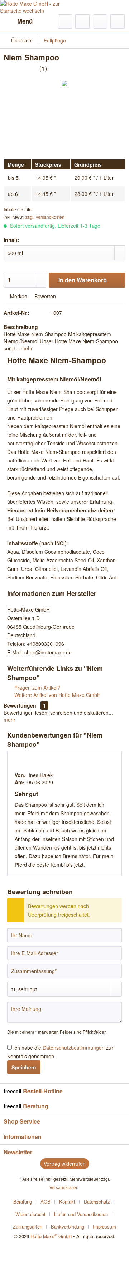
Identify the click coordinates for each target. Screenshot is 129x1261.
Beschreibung (21, 326)
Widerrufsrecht (30, 1214)
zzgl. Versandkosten (44, 217)
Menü (25, 21)
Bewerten (44, 296)
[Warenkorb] (117, 21)
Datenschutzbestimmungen (74, 1047)
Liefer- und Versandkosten (81, 1214)
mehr (26, 348)
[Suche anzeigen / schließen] (65, 21)
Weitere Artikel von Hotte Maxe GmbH (57, 694)
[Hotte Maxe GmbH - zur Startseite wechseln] (32, 7)
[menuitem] (18, 21)
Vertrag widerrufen (65, 1163)
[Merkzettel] (82, 21)
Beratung (22, 1201)
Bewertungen (20, 705)
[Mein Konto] (100, 21)
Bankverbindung (67, 1226)
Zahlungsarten (27, 1226)
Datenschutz (97, 1201)
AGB (45, 1201)
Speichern (23, 1067)
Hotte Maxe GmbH (51, 1236)
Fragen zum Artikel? (36, 687)
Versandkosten (63, 1187)
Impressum (104, 1226)
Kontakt (67, 1201)
